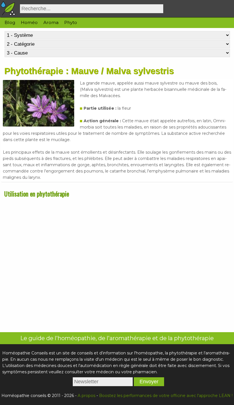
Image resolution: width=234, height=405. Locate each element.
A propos (86, 395)
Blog (10, 22)
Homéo (29, 22)
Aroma (50, 22)
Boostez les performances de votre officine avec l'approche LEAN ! (166, 395)
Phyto (70, 22)
